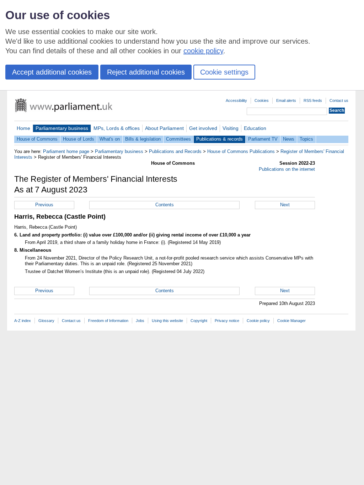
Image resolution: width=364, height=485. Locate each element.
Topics (306, 139)
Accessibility (236, 100)
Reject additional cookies (146, 72)
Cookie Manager (291, 320)
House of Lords (78, 139)
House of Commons (37, 139)
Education (255, 128)
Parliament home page (66, 151)
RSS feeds (313, 100)
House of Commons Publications (241, 151)
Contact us (339, 100)
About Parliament (164, 128)
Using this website (167, 320)
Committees (178, 139)
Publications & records (219, 139)
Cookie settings (224, 72)
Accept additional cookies (52, 72)
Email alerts (286, 100)
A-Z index (22, 320)
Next (285, 204)
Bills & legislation (143, 139)
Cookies (262, 100)
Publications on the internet (287, 169)
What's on (110, 139)
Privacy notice (227, 320)
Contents (164, 204)
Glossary (46, 320)
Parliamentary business (62, 128)
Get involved (203, 128)
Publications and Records (175, 151)
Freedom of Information (108, 320)
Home (23, 128)
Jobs (140, 320)
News (288, 139)
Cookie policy (258, 320)
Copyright (199, 320)
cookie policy (203, 51)
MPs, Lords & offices (116, 128)
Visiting (231, 128)
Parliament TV (263, 139)
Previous (44, 204)
